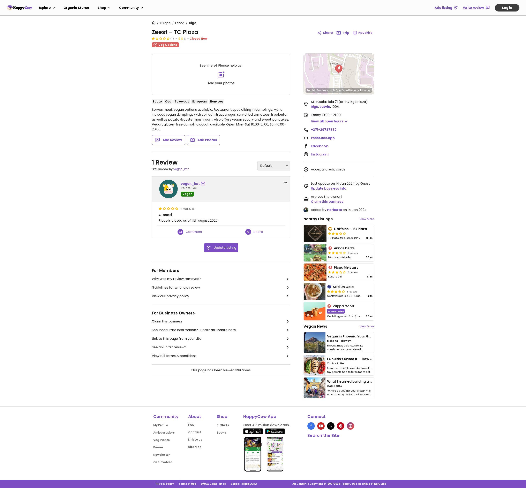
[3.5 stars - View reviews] (336, 291)
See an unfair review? (169, 347)
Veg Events (161, 440)
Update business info (328, 188)
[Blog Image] (314, 342)
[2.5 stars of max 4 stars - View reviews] (337, 253)
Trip (346, 32)
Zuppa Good (343, 306)
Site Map (195, 447)
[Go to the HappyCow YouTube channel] (321, 426)
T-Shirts (223, 425)
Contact (194, 432)
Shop (102, 7)
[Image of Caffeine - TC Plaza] (315, 233)
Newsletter (161, 455)
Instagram (320, 154)
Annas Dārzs (344, 248)
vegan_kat (181, 169)
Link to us (195, 439)
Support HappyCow (244, 484)
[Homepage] (19, 7)
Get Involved (162, 462)
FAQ (191, 425)
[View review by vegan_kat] (168, 189)
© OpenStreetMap (344, 90)
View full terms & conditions (174, 355)
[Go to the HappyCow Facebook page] (311, 426)
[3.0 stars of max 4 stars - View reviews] (337, 272)
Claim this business (167, 321)
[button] (339, 69)
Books (221, 432)
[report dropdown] (285, 182)
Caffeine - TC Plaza (350, 229)
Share (328, 32)
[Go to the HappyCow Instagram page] (350, 426)
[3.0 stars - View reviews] (337, 233)
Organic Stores (76, 7)
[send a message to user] (203, 183)
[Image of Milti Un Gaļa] (314, 291)
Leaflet (311, 90)
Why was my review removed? (176, 278)
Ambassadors (164, 432)
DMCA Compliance (213, 484)
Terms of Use (187, 484)
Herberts (334, 209)
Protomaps (324, 90)
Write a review (336, 311)
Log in (507, 7)
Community (129, 7)
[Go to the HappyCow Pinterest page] (340, 426)
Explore (44, 7)
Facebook (319, 146)
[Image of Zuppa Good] (314, 311)
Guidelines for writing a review (176, 287)
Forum (158, 447)
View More (367, 219)
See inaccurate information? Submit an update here (194, 330)
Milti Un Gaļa (343, 286)
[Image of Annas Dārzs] (315, 252)
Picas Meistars (346, 267)
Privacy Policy (165, 484)
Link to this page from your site (176, 338)
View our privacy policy (170, 296)
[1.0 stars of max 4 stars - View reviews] (160, 38)
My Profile (160, 425)
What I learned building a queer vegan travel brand (370, 381)
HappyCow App (259, 416)
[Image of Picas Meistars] (315, 272)
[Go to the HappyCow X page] (331, 426)
